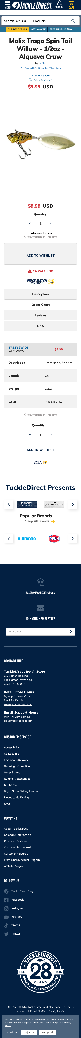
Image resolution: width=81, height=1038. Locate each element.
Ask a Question (43, 80)
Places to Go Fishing (16, 797)
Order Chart (41, 304)
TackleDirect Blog (22, 891)
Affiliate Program (14, 866)
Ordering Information (17, 766)
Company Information (17, 835)
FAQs (7, 803)
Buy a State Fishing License (21, 791)
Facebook (17, 899)
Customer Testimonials (18, 847)
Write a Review (40, 75)
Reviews (40, 315)
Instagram (17, 908)
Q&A (40, 326)
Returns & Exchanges (17, 778)
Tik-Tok (15, 925)
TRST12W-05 (19, 347)
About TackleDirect (16, 828)
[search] (73, 21)
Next (72, 504)
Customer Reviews (15, 841)
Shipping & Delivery (16, 760)
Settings (12, 1032)
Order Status (12, 772)
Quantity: (40, 214)
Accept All (47, 1032)
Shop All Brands (37, 521)
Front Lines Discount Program (22, 860)
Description (40, 294)
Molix (42, 63)
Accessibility (11, 747)
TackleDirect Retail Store (24, 671)
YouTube (16, 916)
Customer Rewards (16, 853)
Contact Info (11, 753)
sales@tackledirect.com (18, 704)
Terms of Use (38, 1011)
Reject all (29, 1032)
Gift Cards (10, 785)
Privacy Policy (56, 1011)
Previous (8, 504)
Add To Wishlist (41, 255)
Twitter (15, 933)
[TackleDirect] (32, 5)
